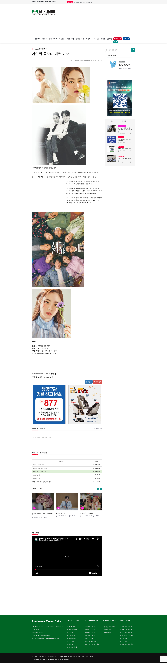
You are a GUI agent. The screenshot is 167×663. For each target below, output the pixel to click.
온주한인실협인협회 (92, 644)
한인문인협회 (90, 626)
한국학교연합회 (91, 632)
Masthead (72, 626)
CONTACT (48, 1)
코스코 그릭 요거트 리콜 (124, 149)
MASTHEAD (40, 1)
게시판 (103, 39)
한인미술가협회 (91, 641)
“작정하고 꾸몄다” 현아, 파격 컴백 (42, 482)
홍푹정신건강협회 (109, 626)
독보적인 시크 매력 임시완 (39, 468)
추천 (89, 382)
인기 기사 (113, 121)
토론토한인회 (90, 635)
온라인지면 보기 (74, 629)
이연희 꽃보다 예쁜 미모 (39, 471)
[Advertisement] (96, 20)
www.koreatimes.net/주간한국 (44, 374)
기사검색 (126, 38)
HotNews (120, 137)
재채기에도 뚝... (61, 513)
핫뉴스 (44, 39)
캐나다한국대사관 (127, 635)
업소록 (109, 39)
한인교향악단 (90, 629)
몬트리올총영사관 (127, 629)
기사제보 (54, 1)
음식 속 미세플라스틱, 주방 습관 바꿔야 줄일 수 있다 (125, 129)
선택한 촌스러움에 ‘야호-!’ (89, 513)
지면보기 (37, 39)
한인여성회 (89, 638)
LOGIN (34, 1)
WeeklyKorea (121, 125)
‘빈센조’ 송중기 (36, 475)
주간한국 (62, 39)
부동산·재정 (80, 39)
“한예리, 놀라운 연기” (38, 464)
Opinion (122, 61)
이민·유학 (70, 39)
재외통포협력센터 (127, 644)
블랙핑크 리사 (36, 478)
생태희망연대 (108, 632)
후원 (115, 41)
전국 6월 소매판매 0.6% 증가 (83, 1)
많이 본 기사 (125, 121)
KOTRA (124, 638)
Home (36, 49)
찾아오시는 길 (73, 647)
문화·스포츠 (53, 39)
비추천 (98, 382)
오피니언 (95, 39)
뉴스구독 (118, 38)
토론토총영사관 (127, 626)
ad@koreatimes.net (52, 638)
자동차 (88, 39)
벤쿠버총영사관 (127, 632)
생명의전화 (107, 629)
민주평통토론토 (127, 641)
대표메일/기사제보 (37, 632)
